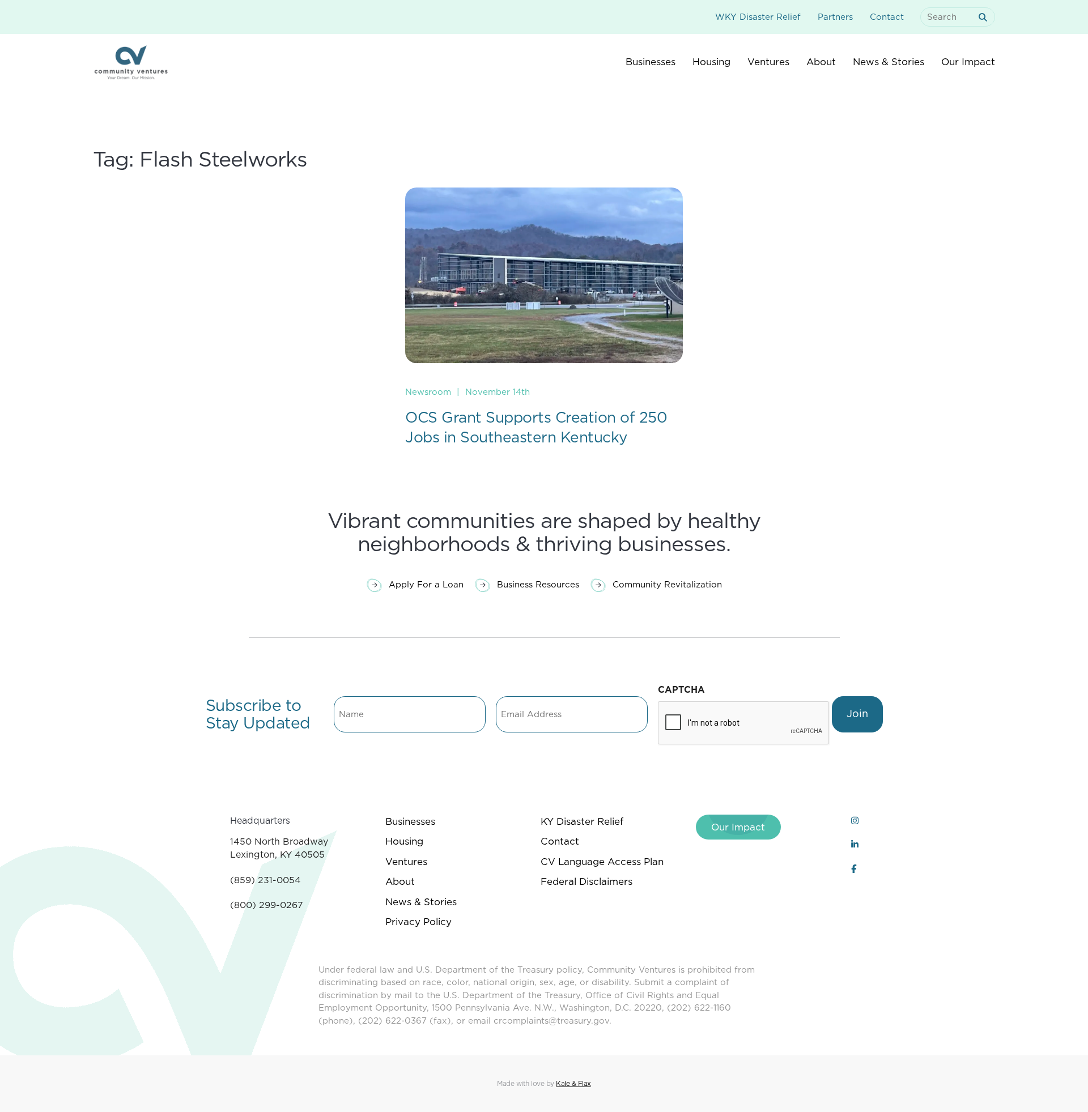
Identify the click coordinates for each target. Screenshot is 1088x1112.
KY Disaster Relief (582, 821)
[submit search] (984, 17)
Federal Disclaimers (586, 881)
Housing (404, 841)
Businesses (410, 821)
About (400, 881)
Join (857, 713)
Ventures (406, 861)
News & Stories (421, 902)
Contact (887, 17)
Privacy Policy (418, 921)
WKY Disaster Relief (758, 17)
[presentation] (744, 723)
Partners (835, 17)
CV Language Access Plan (602, 861)
